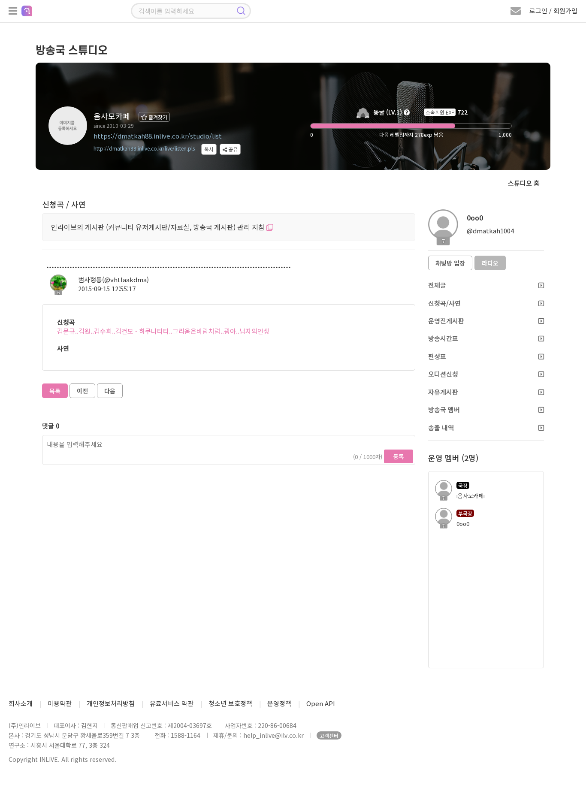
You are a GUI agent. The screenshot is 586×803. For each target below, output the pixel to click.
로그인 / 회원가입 (553, 10)
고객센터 (329, 735)
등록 (398, 456)
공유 (232, 149)
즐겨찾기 (157, 117)
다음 (109, 390)
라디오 (490, 263)
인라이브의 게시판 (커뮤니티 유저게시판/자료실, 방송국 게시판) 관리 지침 (158, 227)
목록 (54, 390)
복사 (209, 149)
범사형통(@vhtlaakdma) (113, 279)
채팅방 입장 (450, 263)
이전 (82, 390)
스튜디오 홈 (524, 182)
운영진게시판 (446, 320)
